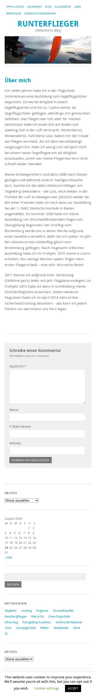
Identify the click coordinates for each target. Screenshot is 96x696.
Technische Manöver (68, 622)
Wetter (44, 628)
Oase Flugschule (59, 616)
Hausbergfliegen (16, 616)
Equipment (34, 6)
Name (13, 410)
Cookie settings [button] (46, 688)
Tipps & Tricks (15, 6)
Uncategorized (26, 628)
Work (76, 628)
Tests (48, 6)
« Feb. (9, 557)
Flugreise (42, 610)
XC (6, 633)
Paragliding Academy (37, 622)
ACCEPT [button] (73, 688)
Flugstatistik (63, 6)
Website (15, 443)
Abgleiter (11, 610)
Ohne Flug (11, 622)
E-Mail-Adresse (20, 426)
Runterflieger (48, 23)
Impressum (13, 13)
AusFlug (26, 610)
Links (77, 6)
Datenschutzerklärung (40, 13)
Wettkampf (61, 628)
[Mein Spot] (5, 319)
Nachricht (17, 366)
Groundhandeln (63, 610)
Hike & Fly (37, 616)
